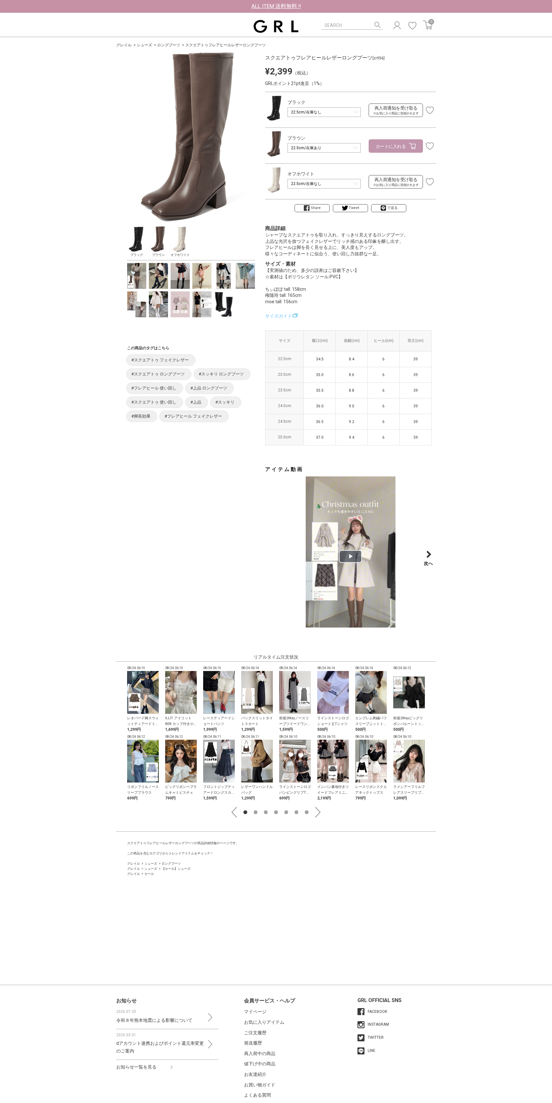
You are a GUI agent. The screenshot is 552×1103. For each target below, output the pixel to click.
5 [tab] (286, 812)
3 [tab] (266, 812)
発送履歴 (253, 1042)
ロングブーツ (168, 45)
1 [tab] (245, 812)
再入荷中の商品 (259, 1053)
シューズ (144, 45)
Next (318, 812)
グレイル (124, 45)
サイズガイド (278, 316)
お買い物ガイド (259, 1084)
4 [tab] (276, 812)
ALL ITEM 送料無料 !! (276, 6)
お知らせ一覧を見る (136, 1066)
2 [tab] (255, 812)
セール (149, 873)
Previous (234, 812)
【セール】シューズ (176, 868)
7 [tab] (307, 812)
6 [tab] (296, 812)
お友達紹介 (255, 1074)
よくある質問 (257, 1095)
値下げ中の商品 (259, 1063)
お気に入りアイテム (264, 1022)
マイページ (255, 1011)
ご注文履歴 (255, 1032)
